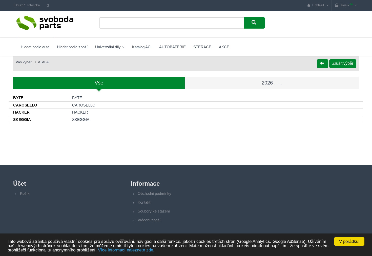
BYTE (77, 98)
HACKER (80, 112)
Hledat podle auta (35, 47)
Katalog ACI (142, 47)
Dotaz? (19, 5)
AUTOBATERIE (172, 47)
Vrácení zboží (149, 220)
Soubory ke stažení (154, 211)
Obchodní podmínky (154, 193)
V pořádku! (349, 241)
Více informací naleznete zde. (126, 250)
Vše (99, 83)
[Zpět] (322, 63)
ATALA (43, 62)
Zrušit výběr (342, 63)
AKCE (224, 47)
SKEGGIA (80, 119)
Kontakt (144, 202)
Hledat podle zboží (72, 47)
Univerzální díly (108, 47)
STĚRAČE (202, 47)
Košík (25, 193)
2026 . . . (272, 83)
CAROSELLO (83, 105)
